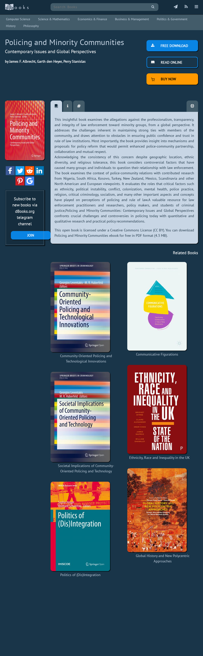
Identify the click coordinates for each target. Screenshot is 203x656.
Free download (174, 45)
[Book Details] (67, 106)
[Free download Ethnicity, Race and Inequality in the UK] (159, 409)
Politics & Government (172, 19)
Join (30, 235)
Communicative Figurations (157, 354)
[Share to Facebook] (10, 174)
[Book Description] (56, 106)
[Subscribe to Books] (176, 7)
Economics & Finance (92, 19)
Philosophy (31, 26)
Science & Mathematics (54, 19)
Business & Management (132, 19)
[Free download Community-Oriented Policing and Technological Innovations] (86, 307)
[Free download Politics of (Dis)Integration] (80, 526)
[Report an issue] (192, 106)
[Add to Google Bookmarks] (29, 184)
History (10, 26)
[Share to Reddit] (29, 174)
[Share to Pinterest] (20, 184)
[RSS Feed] (186, 7)
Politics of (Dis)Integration (80, 575)
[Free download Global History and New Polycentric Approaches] (162, 510)
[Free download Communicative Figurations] (157, 306)
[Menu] (196, 7)
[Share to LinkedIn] (39, 174)
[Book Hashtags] (79, 106)
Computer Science (18, 19)
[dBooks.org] (17, 9)
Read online (171, 62)
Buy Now (168, 79)
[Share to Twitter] (20, 174)
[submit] (152, 7)
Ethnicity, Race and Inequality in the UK (159, 457)
